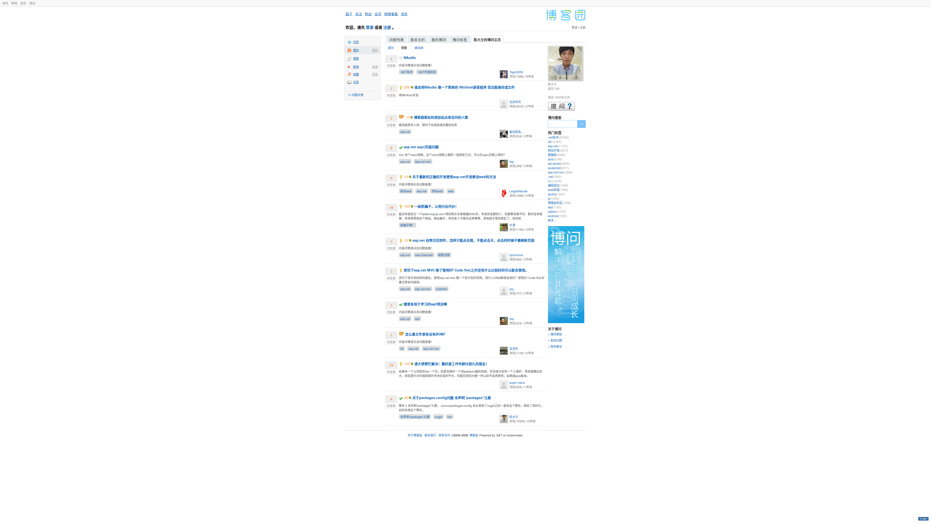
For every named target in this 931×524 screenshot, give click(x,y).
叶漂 (512, 225)
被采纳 (419, 48)
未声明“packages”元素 (415, 417)
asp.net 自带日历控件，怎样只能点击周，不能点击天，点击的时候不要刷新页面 (473, 240)
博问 (356, 50)
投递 (375, 67)
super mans (517, 382)
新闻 (14, 3)
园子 (348, 13)
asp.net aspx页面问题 (421, 146)
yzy (511, 289)
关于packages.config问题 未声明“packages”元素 (451, 397)
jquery (556, 194)
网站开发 (558, 150)
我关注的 (417, 39)
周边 (32, 3)
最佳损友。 (516, 132)
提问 (375, 50)
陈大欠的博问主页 (487, 39)
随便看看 (391, 13)
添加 (375, 74)
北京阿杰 (515, 102)
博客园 (473, 435)
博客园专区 (559, 203)
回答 (404, 48)
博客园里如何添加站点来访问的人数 (441, 117)
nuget (438, 417)
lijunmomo (516, 255)
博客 (356, 58)
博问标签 (460, 39)
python (557, 211)
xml (449, 417)
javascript (558, 168)
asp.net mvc (423, 161)
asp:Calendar (424, 255)
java (555, 159)
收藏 (356, 74)
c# (401, 348)
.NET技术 (406, 72)
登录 (370, 27)
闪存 (356, 42)
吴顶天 (513, 348)
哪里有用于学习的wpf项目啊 (425, 304)
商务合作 (444, 435)
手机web (437, 191)
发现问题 (556, 340)
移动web (406, 191)
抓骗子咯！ (407, 225)
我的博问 (439, 39)
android (557, 216)
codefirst (441, 289)
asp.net (405, 132)
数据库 (556, 155)
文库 (356, 82)
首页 (5, 3)
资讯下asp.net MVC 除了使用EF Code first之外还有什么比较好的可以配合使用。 (466, 270)
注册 (387, 27)
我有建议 (556, 346)
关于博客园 (415, 435)
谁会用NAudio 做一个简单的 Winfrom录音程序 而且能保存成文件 (464, 87)
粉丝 (368, 13)
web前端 (558, 190)
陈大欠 (513, 417)
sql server (559, 163)
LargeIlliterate (518, 191)
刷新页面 (444, 255)
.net (555, 176)
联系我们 (430, 435)
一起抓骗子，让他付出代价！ (436, 206)
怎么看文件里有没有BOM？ (426, 334)
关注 (358, 13)
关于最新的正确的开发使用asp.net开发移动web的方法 (454, 176)
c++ (555, 181)
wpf (417, 319)
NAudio (410, 57)
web (451, 191)
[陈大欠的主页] (566, 64)
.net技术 (558, 137)
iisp (511, 161)
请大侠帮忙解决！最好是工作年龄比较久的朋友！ (451, 363)
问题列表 (396, 39)
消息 (404, 13)
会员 (23, 3)
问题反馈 (357, 95)
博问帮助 (556, 334)
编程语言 (558, 185)
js (553, 198)
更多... (552, 220)
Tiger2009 (516, 72)
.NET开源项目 (427, 72)
